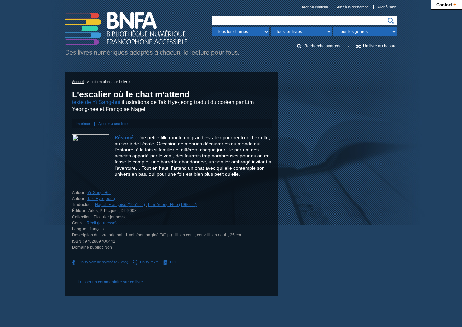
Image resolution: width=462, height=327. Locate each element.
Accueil (78, 82)
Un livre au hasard (380, 46)
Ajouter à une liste (113, 124)
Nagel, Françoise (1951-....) (120, 204)
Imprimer (83, 124)
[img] (391, 21)
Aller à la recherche (353, 7)
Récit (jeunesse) (102, 223)
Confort (446, 4)
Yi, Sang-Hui (99, 192)
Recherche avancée (323, 46)
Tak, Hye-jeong (101, 198)
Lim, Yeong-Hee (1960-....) (172, 204)
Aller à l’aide (387, 7)
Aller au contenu (315, 7)
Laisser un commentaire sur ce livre (110, 282)
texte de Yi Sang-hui (96, 102)
